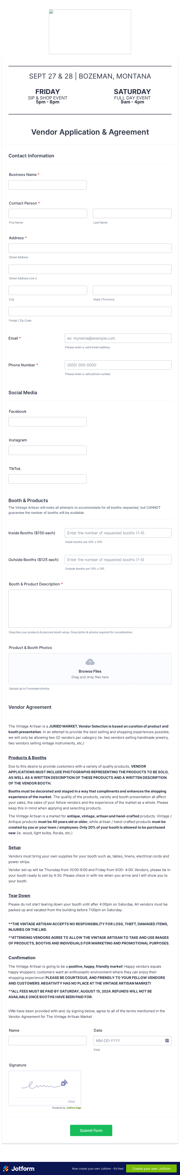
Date (97, 1049)
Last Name (100, 222)
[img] (45, 1084)
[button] (167, 1040)
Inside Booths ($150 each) (31, 533)
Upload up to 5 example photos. (29, 688)
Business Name (24, 174)
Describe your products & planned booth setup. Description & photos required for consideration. (71, 632)
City (11, 299)
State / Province (103, 299)
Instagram (18, 440)
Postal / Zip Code (20, 320)
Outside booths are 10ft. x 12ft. (85, 568)
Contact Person (24, 203)
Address (18, 237)
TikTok (15, 468)
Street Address (18, 257)
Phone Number (23, 365)
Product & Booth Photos (30, 647)
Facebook (17, 411)
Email (14, 338)
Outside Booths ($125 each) (33, 559)
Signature (17, 1065)
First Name (16, 222)
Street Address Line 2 (23, 278)
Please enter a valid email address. (87, 347)
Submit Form (91, 1130)
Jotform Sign (73, 1107)
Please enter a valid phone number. (88, 374)
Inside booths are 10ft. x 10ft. (84, 542)
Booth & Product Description (36, 584)
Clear (71, 1101)
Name (14, 1030)
